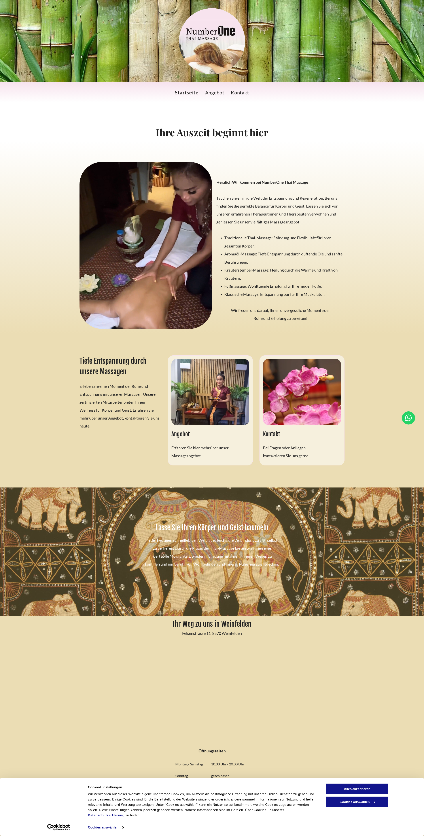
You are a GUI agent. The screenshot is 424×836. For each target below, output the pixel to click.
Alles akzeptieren (357, 789)
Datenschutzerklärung (106, 815)
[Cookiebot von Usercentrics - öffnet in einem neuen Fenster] (58, 827)
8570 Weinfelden (227, 633)
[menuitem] (187, 92)
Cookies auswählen (103, 827)
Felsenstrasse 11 (196, 633)
